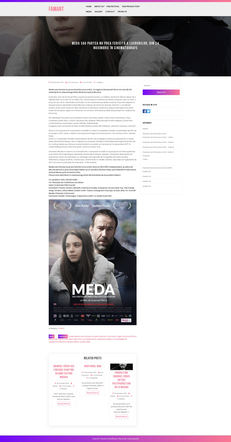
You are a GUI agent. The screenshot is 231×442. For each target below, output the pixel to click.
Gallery (99, 11)
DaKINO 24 (147, 181)
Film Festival (113, 6)
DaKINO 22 (147, 171)
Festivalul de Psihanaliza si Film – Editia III (158, 147)
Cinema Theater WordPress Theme (108, 438)
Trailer (145, 159)
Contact (110, 11)
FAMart (56, 9)
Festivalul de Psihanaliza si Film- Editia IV (158, 152)
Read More (63, 403)
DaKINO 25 (147, 186)
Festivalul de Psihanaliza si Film (155, 134)
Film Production (130, 6)
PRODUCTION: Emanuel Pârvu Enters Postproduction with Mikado (121, 380)
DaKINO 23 (147, 176)
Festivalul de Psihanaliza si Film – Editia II (158, 142)
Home (88, 6)
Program (146, 156)
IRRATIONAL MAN (92, 366)
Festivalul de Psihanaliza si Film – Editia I (158, 137)
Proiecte (122, 11)
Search (161, 92)
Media (89, 11)
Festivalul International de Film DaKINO (157, 168)
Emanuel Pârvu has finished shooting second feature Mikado (63, 371)
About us (99, 6)
